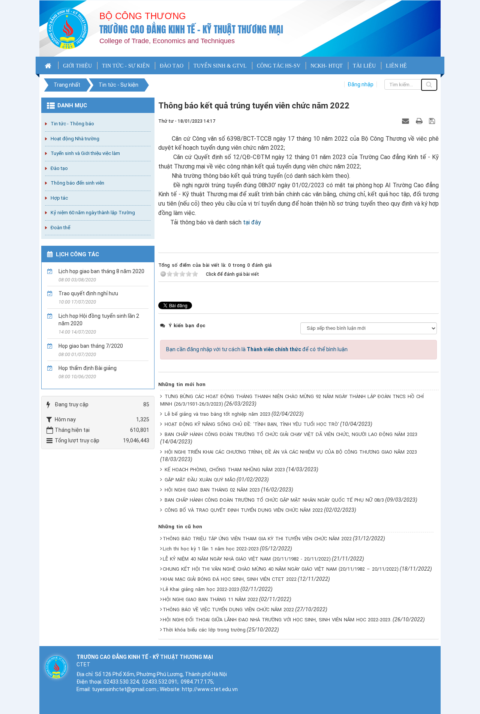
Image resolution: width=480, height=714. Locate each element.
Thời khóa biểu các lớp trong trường (204, 630)
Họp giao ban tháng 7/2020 (90, 346)
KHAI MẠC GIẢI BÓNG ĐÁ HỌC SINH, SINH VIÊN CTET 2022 (230, 579)
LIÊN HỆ (396, 66)
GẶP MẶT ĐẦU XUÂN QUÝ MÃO (200, 480)
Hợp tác (59, 198)
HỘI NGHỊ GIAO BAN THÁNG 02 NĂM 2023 (212, 490)
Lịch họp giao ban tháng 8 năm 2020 (101, 271)
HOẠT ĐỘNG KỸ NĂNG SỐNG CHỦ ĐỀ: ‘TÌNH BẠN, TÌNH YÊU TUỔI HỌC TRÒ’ (252, 424)
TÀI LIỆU (364, 66)
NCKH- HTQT (326, 66)
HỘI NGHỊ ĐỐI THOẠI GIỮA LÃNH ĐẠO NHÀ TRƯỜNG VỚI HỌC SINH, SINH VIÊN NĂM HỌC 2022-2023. (277, 619)
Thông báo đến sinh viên (77, 183)
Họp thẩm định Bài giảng (87, 368)
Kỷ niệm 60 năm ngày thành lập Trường (93, 212)
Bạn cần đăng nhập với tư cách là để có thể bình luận (257, 349)
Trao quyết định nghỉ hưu (88, 293)
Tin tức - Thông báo (72, 123)
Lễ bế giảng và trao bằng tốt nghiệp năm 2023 (217, 414)
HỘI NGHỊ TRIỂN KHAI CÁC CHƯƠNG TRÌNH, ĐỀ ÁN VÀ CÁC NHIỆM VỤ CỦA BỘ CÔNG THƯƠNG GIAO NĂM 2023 (291, 452)
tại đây (252, 222)
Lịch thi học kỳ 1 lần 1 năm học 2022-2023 (211, 549)
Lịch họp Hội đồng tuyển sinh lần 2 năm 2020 (98, 319)
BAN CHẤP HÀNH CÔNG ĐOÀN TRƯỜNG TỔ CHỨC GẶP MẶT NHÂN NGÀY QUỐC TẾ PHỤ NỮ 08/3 (274, 500)
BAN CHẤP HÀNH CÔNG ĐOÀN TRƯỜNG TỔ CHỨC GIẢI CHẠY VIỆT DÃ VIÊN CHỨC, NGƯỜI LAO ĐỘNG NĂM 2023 (291, 434)
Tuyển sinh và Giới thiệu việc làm (85, 153)
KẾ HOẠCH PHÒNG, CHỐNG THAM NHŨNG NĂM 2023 (225, 469)
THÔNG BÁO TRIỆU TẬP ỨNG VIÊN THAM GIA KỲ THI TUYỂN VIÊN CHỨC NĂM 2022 (257, 538)
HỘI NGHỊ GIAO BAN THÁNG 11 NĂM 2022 (210, 599)
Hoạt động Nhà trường (75, 138)
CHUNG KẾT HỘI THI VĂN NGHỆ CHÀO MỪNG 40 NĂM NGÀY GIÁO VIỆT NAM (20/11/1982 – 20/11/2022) (281, 569)
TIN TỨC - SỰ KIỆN (126, 66)
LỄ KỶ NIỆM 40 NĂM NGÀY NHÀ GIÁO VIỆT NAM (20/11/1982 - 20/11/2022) (247, 559)
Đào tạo (59, 168)
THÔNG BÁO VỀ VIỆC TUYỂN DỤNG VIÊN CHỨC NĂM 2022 (228, 609)
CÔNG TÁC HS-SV (278, 66)
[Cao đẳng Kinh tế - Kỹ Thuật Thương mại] (67, 28)
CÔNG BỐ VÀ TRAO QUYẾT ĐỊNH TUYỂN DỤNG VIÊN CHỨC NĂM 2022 (244, 510)
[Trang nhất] (48, 65)
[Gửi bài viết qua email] (406, 121)
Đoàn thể (60, 227)
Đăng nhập (361, 84)
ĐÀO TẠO (171, 66)
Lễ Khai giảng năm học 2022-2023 (201, 589)
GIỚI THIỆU (77, 66)
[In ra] (420, 121)
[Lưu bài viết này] (433, 121)
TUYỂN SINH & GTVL (220, 66)
